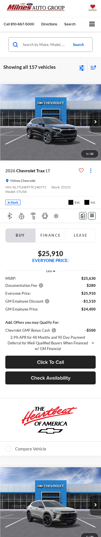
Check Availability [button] (50, 377)
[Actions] (91, 171)
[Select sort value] (92, 67)
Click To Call (50, 362)
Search (78, 44)
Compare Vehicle (30, 448)
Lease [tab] (81, 235)
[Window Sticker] (92, 216)
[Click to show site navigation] (92, 24)
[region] (50, 313)
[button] (19, 24)
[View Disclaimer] (56, 216)
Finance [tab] (50, 235)
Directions (49, 24)
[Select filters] (81, 67)
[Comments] (83, 216)
